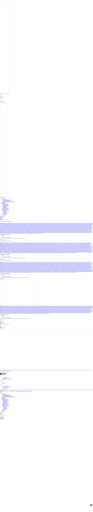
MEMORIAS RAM (5, 400)
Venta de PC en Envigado (65, 229)
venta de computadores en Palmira (4, 228)
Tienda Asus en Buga (44, 262)
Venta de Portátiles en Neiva (64, 312)
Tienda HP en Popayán (85, 226)
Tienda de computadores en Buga (57, 223)
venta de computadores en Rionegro (45, 228)
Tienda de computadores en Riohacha (7, 224)
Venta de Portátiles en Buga (22, 230)
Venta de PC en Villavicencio (84, 249)
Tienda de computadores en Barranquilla (29, 223)
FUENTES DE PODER (6, 205)
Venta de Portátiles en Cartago (42, 230)
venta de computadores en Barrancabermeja (55, 227)
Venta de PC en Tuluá (73, 249)
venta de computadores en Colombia (54, 247)
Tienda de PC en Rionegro (30, 246)
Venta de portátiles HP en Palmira (50, 232)
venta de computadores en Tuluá (62, 228)
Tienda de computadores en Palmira (62, 264)
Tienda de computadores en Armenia (10, 223)
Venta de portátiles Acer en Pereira (82, 250)
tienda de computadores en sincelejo (34, 224)
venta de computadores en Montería (11, 267)
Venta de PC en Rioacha (55, 249)
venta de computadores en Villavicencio (78, 228)
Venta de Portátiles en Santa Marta (51, 252)
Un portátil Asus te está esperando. (5, 273)
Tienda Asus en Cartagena (55, 262)
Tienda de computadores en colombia (83, 263)
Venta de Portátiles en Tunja (65, 252)
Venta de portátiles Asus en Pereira (82, 270)
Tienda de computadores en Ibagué (19, 264)
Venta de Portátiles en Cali (28, 230)
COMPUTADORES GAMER (6, 200)
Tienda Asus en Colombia (67, 262)
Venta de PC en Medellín (83, 229)
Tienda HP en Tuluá (22, 227)
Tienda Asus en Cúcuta (73, 262)
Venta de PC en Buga (30, 229)
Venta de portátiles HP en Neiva (42, 232)
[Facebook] (1, 374)
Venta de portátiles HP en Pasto (58, 232)
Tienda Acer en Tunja (74, 243)
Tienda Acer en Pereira (33, 243)
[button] (91, 505)
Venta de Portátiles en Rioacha (36, 252)
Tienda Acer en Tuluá (69, 243)
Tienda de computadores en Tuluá (42, 224)
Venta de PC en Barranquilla (11, 229)
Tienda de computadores (3, 223)
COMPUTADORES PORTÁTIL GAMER (8, 396)
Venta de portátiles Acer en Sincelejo (33, 251)
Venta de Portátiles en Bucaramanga (14, 230)
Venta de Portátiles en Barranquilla (83, 251)
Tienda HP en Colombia (27, 226)
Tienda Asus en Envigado (79, 262)
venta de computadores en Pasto (11, 228)
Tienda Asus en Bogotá (32, 262)
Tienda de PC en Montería (83, 225)
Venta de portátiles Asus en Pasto (74, 270)
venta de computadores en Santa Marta (53, 228)
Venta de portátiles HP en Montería (35, 232)
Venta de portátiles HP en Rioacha (82, 232)
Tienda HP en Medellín (54, 226)
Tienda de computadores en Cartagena (73, 223)
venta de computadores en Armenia (46, 227)
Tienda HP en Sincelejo (17, 227)
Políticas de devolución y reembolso (7, 387)
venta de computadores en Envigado (70, 247)
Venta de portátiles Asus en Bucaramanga (47, 269)
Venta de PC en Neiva (26, 249)
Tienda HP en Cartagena (15, 226)
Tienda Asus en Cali (50, 262)
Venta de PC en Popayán (49, 249)
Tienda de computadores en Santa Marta (25, 224)
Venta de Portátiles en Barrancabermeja (74, 251)
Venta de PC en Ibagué (70, 229)
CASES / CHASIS (5, 207)
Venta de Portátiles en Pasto (15, 252)
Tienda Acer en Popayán (39, 243)
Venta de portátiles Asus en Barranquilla (29, 269)
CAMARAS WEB (5, 211)
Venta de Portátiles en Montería (86, 271)
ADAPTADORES (5, 213)
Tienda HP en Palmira (70, 226)
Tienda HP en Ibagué (43, 226)
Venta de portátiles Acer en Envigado (15, 250)
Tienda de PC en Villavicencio (54, 246)
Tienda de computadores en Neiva (54, 264)
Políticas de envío (5, 388)
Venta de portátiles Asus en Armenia (10, 269)
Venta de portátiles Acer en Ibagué (23, 250)
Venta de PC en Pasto (37, 249)
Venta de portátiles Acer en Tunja (49, 251)
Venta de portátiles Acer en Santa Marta (24, 251)
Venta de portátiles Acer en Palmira (66, 250)
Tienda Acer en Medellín (5, 243)
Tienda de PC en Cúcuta (51, 225)
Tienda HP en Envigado (38, 226)
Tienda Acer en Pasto (28, 243)
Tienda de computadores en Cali (64, 223)
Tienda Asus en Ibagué (85, 262)
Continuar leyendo (2, 239)
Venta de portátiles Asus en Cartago (81, 269)
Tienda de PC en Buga (21, 225)
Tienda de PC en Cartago (39, 225)
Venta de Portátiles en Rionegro (43, 252)
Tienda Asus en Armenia (12, 262)
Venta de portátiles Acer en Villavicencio (58, 251)
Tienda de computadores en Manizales (27, 264)
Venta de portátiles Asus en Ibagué (24, 270)
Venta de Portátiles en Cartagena (35, 230)
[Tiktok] (5, 374)
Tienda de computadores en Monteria (45, 264)
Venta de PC (84, 228)
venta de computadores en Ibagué (78, 247)
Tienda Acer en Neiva (17, 243)
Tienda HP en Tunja (27, 227)
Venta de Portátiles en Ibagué (72, 230)
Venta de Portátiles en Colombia (50, 230)
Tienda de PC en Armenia (80, 224)
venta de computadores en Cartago (45, 247)
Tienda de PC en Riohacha (23, 246)
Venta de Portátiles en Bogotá (6, 230)
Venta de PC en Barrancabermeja (4, 229)
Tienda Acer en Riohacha (45, 243)
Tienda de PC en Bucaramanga (14, 225)
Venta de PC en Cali (35, 229)
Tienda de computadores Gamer (77, 307)
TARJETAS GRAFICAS (6, 208)
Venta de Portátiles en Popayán (28, 252)
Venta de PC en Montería (89, 229)
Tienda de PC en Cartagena (32, 225)
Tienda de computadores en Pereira (78, 264)
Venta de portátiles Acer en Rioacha (6, 251)
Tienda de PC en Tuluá (42, 246)
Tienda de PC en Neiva (88, 225)
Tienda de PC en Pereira (11, 246)
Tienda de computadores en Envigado (10, 264)
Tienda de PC (75, 224)
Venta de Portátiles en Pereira (21, 252)
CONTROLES (4, 212)
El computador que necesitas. (4, 314)
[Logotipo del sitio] (3, 196)
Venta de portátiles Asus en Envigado (15, 270)
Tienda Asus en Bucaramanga (38, 262)
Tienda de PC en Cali (26, 225)
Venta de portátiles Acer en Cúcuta (6, 250)
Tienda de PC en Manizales (70, 225)
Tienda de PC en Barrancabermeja (87, 224)
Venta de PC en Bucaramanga (23, 229)
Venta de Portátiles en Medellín (86, 230)
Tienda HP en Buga (5, 226)
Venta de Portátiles (90, 249)
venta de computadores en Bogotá (73, 227)
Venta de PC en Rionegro (61, 249)
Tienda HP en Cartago (21, 226)
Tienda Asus (7, 262)
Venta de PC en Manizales (76, 229)
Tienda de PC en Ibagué (63, 225)
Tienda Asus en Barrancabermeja (18, 262)
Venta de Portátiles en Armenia (66, 251)
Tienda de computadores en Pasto (70, 264)
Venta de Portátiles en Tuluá (59, 252)
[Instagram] (3, 374)
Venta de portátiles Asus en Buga (56, 269)
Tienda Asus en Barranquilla (26, 262)
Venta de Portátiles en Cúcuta (57, 230)
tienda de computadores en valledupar (59, 224)
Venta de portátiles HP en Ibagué (10, 232)
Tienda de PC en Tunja (48, 246)
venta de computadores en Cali (28, 247)
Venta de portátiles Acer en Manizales (32, 250)
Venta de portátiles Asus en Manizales (32, 270)
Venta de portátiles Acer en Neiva (58, 250)
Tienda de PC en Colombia (45, 225)
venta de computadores (38, 227)
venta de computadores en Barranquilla (64, 227)
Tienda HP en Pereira (80, 226)
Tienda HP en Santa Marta (11, 227)
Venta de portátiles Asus (2, 269)
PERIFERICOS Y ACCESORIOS (7, 378)
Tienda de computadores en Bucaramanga (48, 223)
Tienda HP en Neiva (65, 226)
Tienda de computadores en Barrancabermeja (20, 223)
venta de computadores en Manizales (87, 247)
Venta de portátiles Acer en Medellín (41, 250)
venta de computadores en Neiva (19, 267)
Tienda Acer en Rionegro (51, 243)
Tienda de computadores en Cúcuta (6, 306)
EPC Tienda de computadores (7, 237)
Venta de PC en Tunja (78, 249)
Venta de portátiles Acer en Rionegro (15, 251)
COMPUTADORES (5, 377)
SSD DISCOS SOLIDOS (6, 204)
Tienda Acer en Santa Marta (57, 243)
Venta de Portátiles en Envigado (64, 230)
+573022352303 (2, 328)
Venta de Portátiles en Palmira (8, 252)
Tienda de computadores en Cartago (82, 223)
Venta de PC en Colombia (53, 229)
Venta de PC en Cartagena (41, 229)
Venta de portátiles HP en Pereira (66, 232)
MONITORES (4, 379)
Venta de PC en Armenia (89, 228)
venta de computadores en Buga (21, 247)
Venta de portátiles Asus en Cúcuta (6, 270)
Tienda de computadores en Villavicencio (68, 224)
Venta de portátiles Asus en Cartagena (72, 269)
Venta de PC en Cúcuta (58, 229)
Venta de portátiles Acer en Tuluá (41, 251)
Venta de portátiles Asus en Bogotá (38, 269)
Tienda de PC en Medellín (76, 225)
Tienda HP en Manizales (49, 226)
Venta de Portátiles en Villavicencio (73, 252)
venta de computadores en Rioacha (36, 228)
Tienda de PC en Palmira (30, 308)
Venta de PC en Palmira (32, 249)
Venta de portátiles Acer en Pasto (74, 250)
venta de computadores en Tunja (69, 228)
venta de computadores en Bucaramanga (82, 227)
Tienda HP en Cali (10, 226)
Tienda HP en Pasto (75, 226)
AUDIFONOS (4, 210)
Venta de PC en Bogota (17, 229)
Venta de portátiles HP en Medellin (27, 232)
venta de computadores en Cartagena (37, 247)
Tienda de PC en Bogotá (8, 225)
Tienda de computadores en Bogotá (39, 223)
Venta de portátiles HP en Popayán (74, 232)
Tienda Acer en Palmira (22, 243)
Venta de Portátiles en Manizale (79, 230)
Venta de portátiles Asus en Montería (49, 270)
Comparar (2, 411)
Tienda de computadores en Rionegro (16, 224)
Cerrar (0, 392)
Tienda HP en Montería (60, 226)
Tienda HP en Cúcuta (32, 226)
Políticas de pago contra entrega (6, 386)
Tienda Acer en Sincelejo (64, 243)
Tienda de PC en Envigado (57, 225)
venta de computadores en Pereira (19, 228)
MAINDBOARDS (5, 206)
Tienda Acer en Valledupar (80, 243)
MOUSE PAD (4, 214)
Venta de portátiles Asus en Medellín (41, 270)
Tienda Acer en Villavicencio (87, 243)
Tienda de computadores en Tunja (51, 224)
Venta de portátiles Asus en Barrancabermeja (19, 269)
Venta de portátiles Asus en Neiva (58, 270)
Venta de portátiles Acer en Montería (49, 250)
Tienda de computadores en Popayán (87, 264)
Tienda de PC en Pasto (5, 246)
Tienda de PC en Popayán (17, 246)
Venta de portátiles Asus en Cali (63, 269)
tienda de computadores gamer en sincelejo (86, 307)
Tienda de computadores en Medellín (36, 264)
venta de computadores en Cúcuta (62, 247)
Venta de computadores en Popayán (28, 228)
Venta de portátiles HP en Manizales (18, 232)
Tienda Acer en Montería (11, 243)
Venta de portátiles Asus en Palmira (66, 270)
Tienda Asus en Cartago (61, 262)
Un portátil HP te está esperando (5, 234)
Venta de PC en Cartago (47, 229)
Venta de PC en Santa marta (67, 249)
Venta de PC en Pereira (43, 249)
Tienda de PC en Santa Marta (36, 246)
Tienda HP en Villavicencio (33, 227)
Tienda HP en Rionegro (5, 227)
